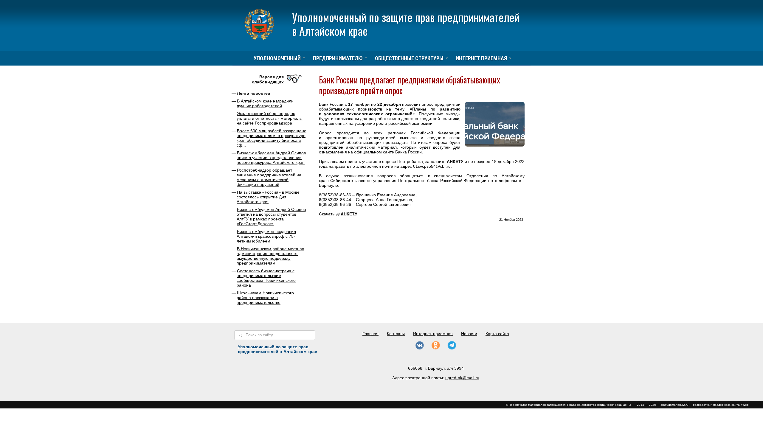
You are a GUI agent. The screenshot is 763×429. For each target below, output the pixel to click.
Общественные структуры (409, 58)
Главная (370, 333)
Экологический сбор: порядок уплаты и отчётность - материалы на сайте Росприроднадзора (270, 118)
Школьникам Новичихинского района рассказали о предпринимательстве (265, 297)
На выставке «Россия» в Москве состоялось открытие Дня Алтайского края (268, 197)
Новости (469, 333)
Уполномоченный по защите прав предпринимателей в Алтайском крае (405, 24)
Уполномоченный (277, 58)
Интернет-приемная (433, 333)
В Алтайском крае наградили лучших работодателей (265, 103)
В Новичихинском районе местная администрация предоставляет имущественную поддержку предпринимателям (270, 255)
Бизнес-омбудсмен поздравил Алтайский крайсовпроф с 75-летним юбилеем (266, 236)
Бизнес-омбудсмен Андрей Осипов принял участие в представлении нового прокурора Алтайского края (271, 157)
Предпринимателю (338, 58)
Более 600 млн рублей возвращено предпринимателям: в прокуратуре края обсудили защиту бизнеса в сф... (271, 137)
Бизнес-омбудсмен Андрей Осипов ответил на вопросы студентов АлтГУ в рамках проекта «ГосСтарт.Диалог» (271, 216)
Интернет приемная (481, 58)
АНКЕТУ (349, 214)
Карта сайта (497, 333)
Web (745, 404)
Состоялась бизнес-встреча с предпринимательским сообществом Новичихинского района (266, 277)
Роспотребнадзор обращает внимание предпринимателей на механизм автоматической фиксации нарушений (269, 177)
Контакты (396, 333)
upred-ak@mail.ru (462, 377)
